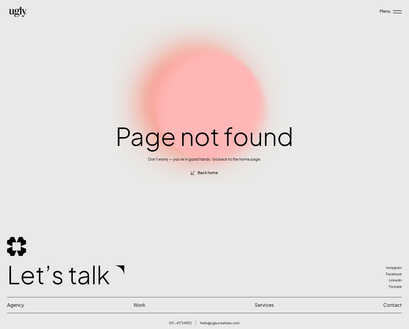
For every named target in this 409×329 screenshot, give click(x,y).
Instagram (394, 268)
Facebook (394, 274)
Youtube (395, 287)
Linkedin (395, 280)
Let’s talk (58, 275)
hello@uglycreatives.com (220, 323)
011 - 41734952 (180, 323)
